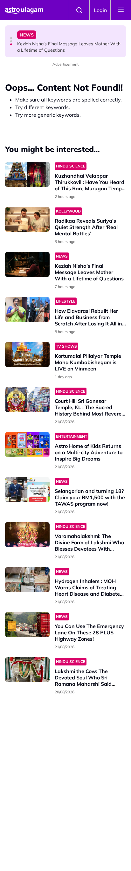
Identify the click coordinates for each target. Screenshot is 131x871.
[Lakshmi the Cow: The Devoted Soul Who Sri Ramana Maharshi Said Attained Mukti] (27, 669)
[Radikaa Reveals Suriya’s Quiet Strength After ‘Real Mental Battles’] (27, 219)
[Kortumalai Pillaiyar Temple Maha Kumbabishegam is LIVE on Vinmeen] (27, 354)
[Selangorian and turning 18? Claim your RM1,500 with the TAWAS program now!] (27, 489)
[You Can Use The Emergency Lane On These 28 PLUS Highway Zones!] (27, 624)
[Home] (24, 10)
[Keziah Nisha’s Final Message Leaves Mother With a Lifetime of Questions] (27, 264)
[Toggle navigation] (121, 10)
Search (79, 10)
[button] (11, 38)
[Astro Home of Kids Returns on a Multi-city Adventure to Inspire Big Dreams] (27, 444)
